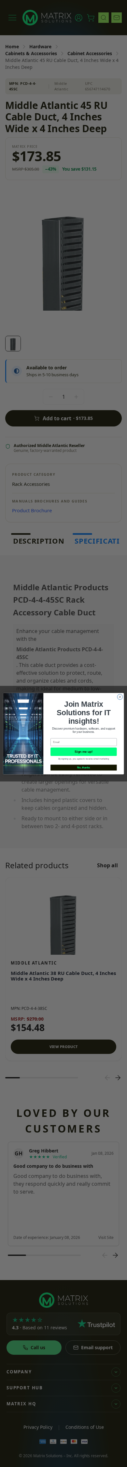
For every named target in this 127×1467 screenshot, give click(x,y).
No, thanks (83, 767)
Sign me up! (83, 751)
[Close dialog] (120, 697)
